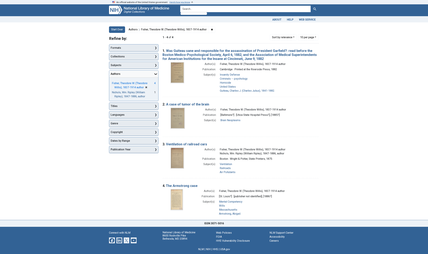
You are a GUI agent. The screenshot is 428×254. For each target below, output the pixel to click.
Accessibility (277, 236)
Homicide (225, 82)
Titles (114, 106)
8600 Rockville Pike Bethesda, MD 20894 (175, 237)
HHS (215, 249)
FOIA (219, 236)
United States (228, 86)
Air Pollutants (227, 172)
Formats (116, 47)
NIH (208, 249)
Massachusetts (228, 209)
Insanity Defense (230, 74)
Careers (274, 240)
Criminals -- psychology (234, 78)
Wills (222, 205)
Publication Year (121, 149)
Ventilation (226, 164)
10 (307, 37)
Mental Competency (230, 201)
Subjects (116, 65)
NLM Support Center (281, 232)
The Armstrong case (181, 186)
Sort (282, 37)
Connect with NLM (119, 232)
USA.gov (225, 249)
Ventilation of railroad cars (186, 144)
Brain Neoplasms (230, 120)
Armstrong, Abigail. (230, 213)
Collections (118, 56)
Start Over (117, 29)
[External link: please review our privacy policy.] (112, 240)
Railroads (225, 168)
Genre (114, 123)
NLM (201, 249)
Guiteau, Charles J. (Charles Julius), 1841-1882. (247, 90)
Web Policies (224, 232)
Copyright (117, 132)
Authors (115, 73)
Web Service (307, 19)
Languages (118, 114)
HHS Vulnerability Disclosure (233, 240)
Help (290, 19)
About (277, 19)
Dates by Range (120, 140)
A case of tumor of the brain (187, 104)
